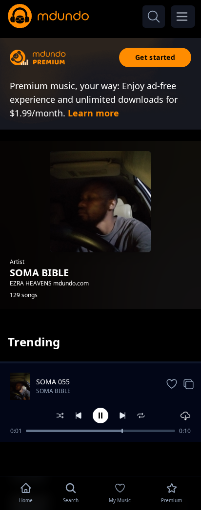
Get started (155, 57)
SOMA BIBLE (53, 391)
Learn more (93, 113)
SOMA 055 (53, 381)
